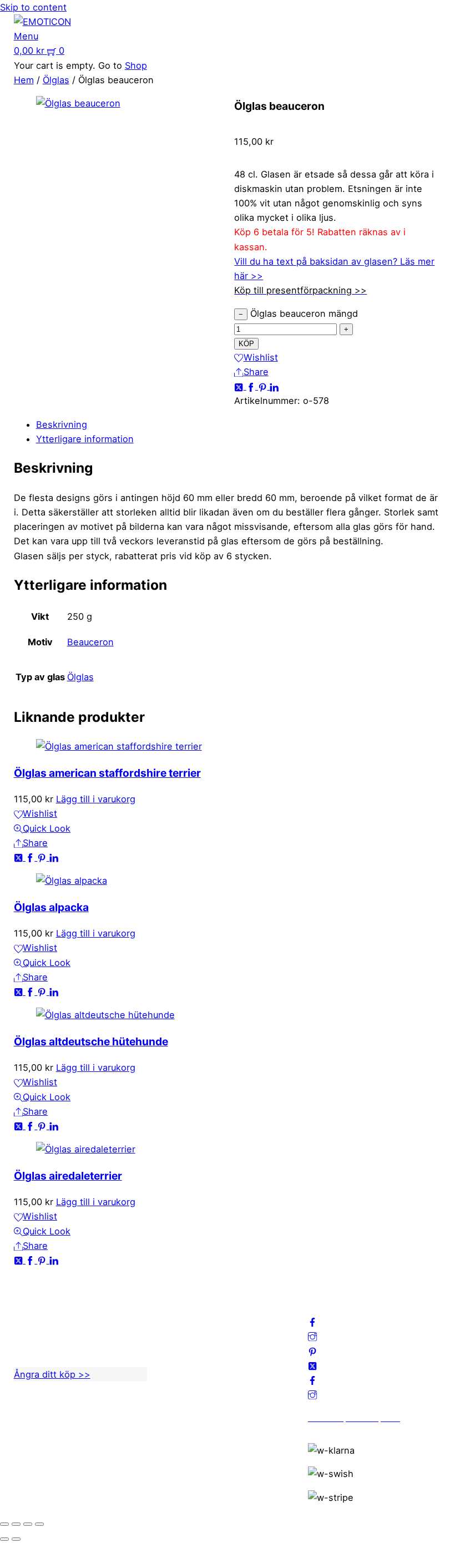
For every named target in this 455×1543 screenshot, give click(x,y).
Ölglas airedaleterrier (68, 1175)
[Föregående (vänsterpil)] (4, 1539)
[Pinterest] (264, 386)
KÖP (246, 344)
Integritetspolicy (196, 1327)
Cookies (178, 1356)
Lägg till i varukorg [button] (95, 799)
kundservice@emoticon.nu (71, 1297)
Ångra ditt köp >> (52, 1374)
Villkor (174, 1341)
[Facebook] (252, 386)
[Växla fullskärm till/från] (16, 1524)
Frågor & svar (190, 1370)
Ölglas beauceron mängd (304, 313)
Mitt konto (183, 1312)
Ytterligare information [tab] (85, 438)
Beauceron (90, 641)
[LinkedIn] (274, 386)
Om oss (177, 1297)
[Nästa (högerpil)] (16, 1539)
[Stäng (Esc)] (39, 1524)
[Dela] (27, 1524)
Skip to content (33, 7)
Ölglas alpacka (51, 907)
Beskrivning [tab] (61, 424)
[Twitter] (240, 386)
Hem (24, 79)
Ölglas (56, 79)
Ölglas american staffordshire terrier (107, 773)
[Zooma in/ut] (4, 1524)
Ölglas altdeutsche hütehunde (91, 1041)
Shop (136, 65)
